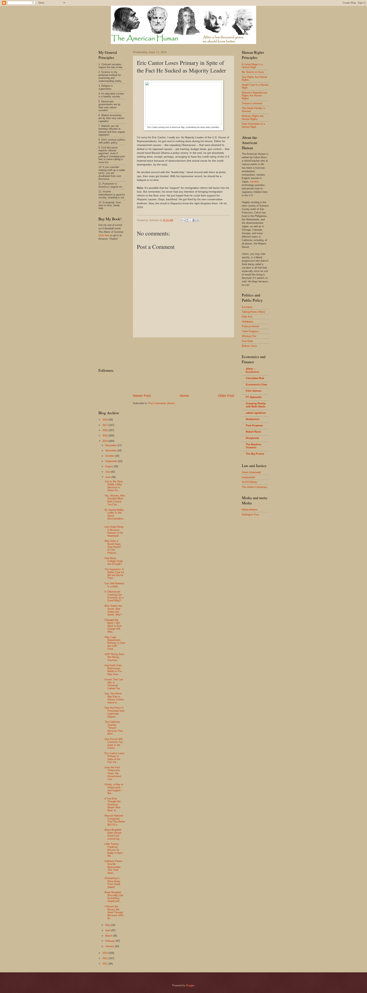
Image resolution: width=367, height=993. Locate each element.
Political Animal (250, 326)
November (111, 450)
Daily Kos (247, 316)
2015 (105, 435)
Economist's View (256, 384)
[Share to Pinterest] (198, 220)
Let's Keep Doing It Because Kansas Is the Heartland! (114, 531)
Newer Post (142, 396)
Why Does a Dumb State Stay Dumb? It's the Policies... (113, 547)
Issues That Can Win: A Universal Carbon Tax (114, 684)
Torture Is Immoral (252, 103)
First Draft (247, 341)
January (110, 946)
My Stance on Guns (253, 72)
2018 (105, 419)
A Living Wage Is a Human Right (252, 66)
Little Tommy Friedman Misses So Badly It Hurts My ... (114, 849)
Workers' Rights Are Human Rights (253, 117)
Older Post (226, 396)
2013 (105, 952)
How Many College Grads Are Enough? (114, 561)
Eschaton (247, 307)
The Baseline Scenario (253, 446)
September (111, 461)
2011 (105, 963)
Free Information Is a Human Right (253, 125)
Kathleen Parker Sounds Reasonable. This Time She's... (113, 867)
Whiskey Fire (249, 336)
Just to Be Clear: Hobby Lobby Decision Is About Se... (114, 486)
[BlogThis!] (187, 220)
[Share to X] (190, 220)
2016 (105, 430)
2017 (105, 425)
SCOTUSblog (249, 482)
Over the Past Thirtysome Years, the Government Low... (113, 773)
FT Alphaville (253, 397)
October (110, 455)
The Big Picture (255, 453)
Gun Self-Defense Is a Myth (114, 585)
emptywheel (248, 477)
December (111, 445)
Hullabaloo (247, 321)
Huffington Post (250, 514)
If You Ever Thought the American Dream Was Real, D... (113, 804)
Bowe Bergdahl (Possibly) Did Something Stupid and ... (114, 897)
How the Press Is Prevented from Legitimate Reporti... (114, 712)
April (108, 930)
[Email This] (183, 220)
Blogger (190, 985)
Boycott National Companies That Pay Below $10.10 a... (115, 820)
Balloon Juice (249, 345)
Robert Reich (253, 431)
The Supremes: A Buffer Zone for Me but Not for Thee (114, 574)
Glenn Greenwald (251, 472)
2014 (105, 441)
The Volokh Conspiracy (254, 487)
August (109, 466)
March (109, 935)
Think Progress (250, 331)
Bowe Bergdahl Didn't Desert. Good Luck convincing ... (113, 834)
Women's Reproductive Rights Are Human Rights (254, 95)
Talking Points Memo (253, 311)
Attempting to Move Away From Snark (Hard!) (112, 882)
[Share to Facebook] (194, 220)
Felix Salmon (253, 390)
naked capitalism (256, 412)
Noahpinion (253, 419)
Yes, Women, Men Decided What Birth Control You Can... (115, 500)
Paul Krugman (254, 425)
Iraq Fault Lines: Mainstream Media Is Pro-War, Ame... (114, 670)
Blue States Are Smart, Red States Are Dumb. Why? (113, 610)
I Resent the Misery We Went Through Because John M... (114, 912)
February (110, 940)
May (108, 925)
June (108, 477)
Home (184, 396)
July (108, 471)
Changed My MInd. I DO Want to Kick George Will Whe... (113, 626)
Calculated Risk (255, 378)
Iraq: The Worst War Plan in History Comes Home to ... (114, 698)
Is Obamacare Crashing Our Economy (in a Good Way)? (114, 596)
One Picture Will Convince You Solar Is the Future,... (114, 743)
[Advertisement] (183, 365)
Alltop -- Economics (252, 370)
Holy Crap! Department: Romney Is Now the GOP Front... (115, 643)
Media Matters (250, 509)
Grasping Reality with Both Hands (256, 405)
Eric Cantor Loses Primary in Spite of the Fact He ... (114, 757)
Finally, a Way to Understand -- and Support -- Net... (114, 789)
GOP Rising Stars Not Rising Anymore (114, 657)
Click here (104, 235)
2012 (105, 958)
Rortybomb (252, 438)
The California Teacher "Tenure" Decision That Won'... (114, 727)
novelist (254, 181)
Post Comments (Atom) (161, 403)
